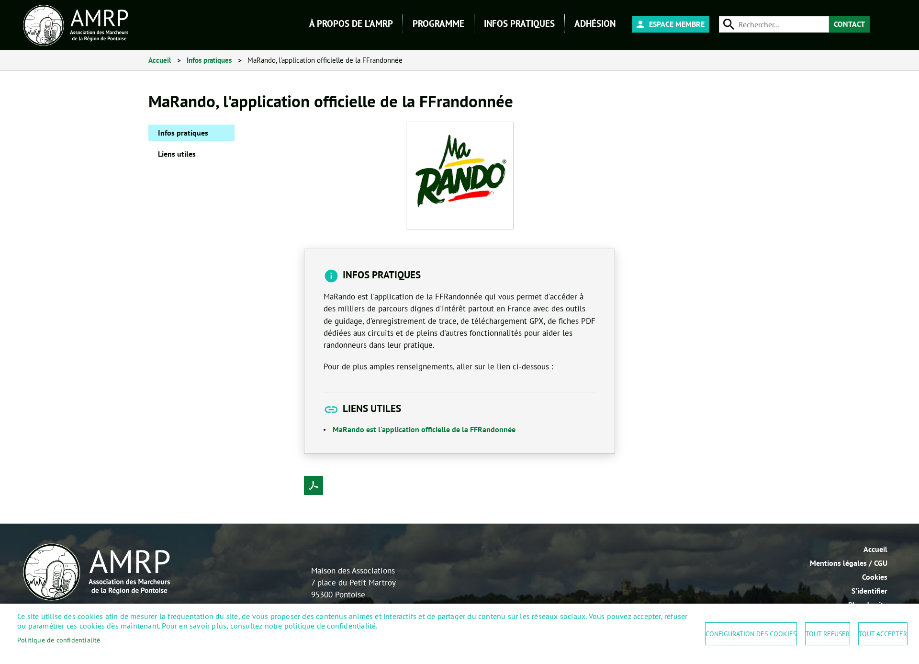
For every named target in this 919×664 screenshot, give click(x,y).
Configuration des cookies (751, 634)
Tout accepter (883, 634)
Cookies (874, 577)
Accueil (159, 60)
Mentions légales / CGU (848, 563)
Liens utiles (177, 154)
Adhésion (595, 23)
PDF (313, 485)
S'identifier (869, 590)
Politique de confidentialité (59, 640)
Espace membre (677, 24)
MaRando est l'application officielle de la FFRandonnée (424, 429)
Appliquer (727, 24)
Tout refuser (828, 634)
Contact (849, 24)
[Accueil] (75, 25)
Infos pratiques (209, 60)
